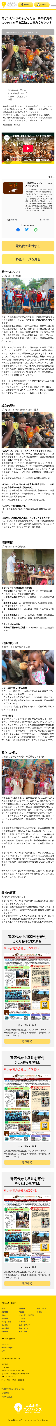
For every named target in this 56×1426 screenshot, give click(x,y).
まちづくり (5, 1315)
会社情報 (5, 1393)
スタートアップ (24, 1325)
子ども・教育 (6, 1322)
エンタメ (22, 1318)
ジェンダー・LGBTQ (26, 1315)
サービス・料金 (7, 1348)
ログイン (43, 5)
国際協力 (22, 1308)
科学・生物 (23, 1331)
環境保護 (5, 1318)
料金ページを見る (28, 259)
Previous (2, 48)
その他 (39, 1312)
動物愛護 (5, 1331)
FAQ (3, 1351)
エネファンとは (7, 1344)
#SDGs (17, 124)
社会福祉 (5, 1325)
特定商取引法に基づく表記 (13, 1389)
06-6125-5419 (11, 1377)
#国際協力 (7, 124)
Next (53, 48)
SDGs (3, 1308)
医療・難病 (5, 1328)
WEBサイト (13, 220)
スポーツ (22, 1322)
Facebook (46, 220)
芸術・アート (23, 1328)
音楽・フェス (41, 1308)
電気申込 (26, 5)
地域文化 (22, 1312)
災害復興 (5, 1312)
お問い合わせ (7, 1397)
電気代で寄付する (28, 246)
